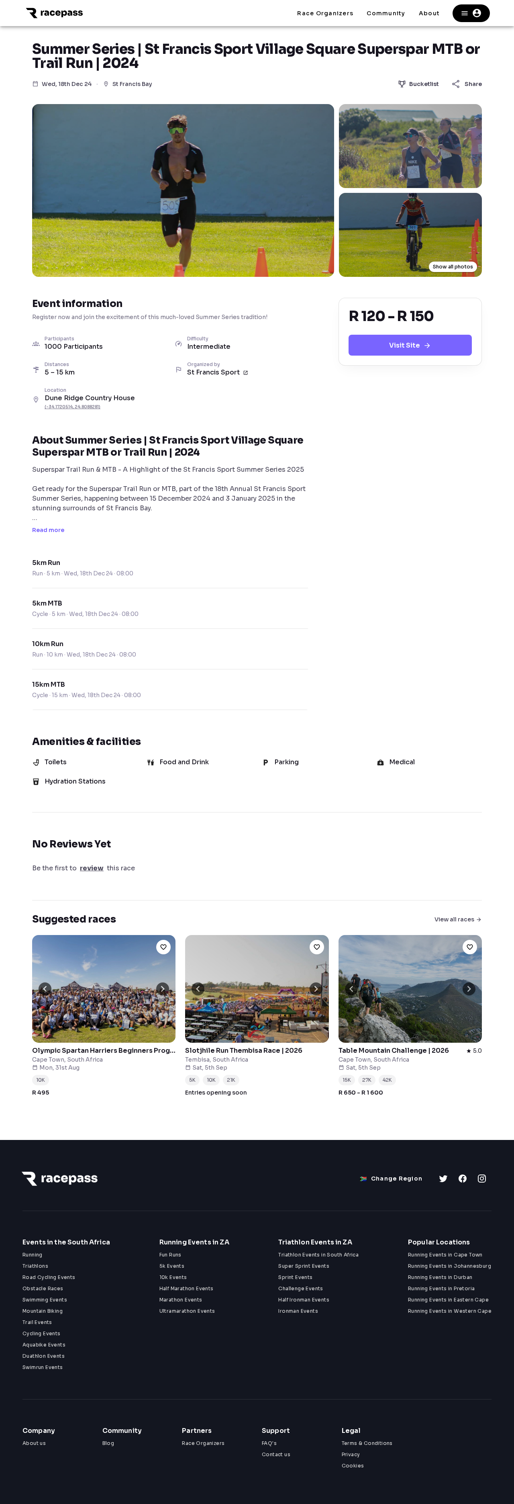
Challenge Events (300, 1288)
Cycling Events (41, 1333)
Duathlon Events (43, 1356)
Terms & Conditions (367, 1443)
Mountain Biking (42, 1311)
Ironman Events (298, 1311)
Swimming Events (44, 1300)
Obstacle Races (42, 1288)
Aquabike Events (43, 1345)
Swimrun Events (42, 1367)
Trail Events (37, 1322)
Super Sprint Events (303, 1266)
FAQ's (269, 1443)
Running (32, 1255)
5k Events (172, 1266)
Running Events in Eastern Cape (448, 1300)
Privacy (351, 1454)
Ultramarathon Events (187, 1311)
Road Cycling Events (48, 1277)
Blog (108, 1443)
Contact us (276, 1454)
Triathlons (35, 1266)
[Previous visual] (45, 988)
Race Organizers (203, 1443)
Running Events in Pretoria (441, 1288)
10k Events (173, 1277)
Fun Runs (170, 1255)
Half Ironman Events (303, 1300)
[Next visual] (162, 988)
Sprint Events (295, 1277)
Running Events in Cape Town (445, 1255)
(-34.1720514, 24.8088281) (72, 406)
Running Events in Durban (440, 1277)
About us (34, 1443)
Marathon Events (180, 1300)
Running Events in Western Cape (450, 1311)
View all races (454, 919)
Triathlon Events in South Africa (318, 1255)
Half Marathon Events (186, 1288)
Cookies (353, 1466)
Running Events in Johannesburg (449, 1266)
